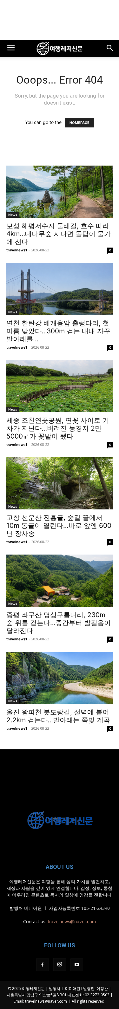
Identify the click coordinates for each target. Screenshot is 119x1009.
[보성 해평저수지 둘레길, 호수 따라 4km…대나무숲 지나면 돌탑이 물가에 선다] (59, 192)
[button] (11, 48)
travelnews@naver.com (72, 921)
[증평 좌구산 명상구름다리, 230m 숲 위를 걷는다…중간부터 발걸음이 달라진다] (59, 581)
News (12, 215)
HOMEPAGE (79, 122)
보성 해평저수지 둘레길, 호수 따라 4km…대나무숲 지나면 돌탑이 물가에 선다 (58, 234)
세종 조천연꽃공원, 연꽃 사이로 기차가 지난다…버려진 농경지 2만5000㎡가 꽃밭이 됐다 (57, 428)
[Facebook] (42, 964)
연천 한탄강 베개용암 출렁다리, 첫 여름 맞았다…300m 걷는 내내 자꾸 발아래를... (58, 331)
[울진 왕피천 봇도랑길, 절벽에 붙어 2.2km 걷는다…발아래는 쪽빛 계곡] (59, 678)
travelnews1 (16, 250)
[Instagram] (59, 964)
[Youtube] (76, 964)
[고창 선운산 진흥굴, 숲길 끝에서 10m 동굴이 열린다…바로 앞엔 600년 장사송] (59, 483)
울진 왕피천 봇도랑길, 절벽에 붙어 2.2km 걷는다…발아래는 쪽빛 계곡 (58, 716)
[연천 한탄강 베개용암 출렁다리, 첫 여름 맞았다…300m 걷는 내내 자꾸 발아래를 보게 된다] (59, 289)
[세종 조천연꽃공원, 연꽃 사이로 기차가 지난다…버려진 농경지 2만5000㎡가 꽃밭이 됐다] (59, 386)
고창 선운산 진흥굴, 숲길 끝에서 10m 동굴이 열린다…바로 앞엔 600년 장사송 (58, 525)
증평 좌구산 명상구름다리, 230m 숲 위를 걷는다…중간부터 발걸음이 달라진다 (58, 623)
